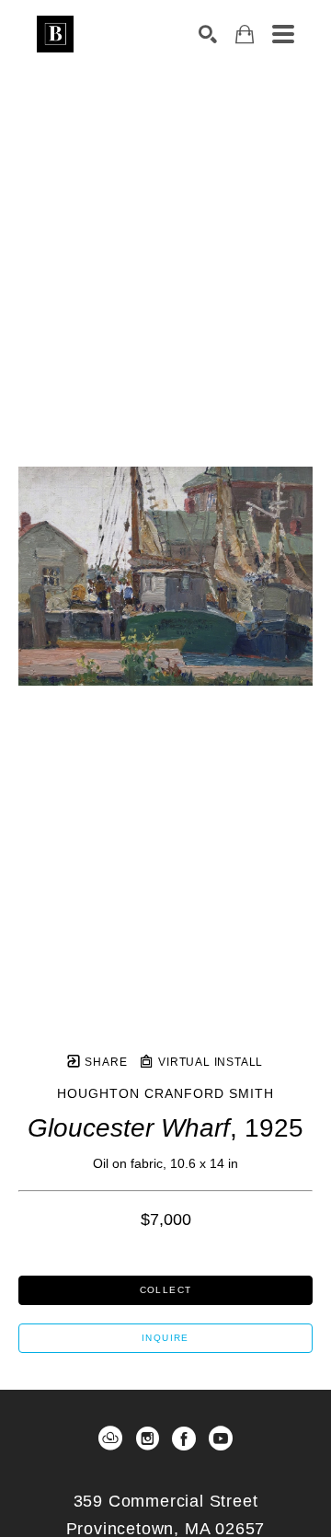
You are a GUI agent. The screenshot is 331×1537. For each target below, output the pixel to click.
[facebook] (184, 1438)
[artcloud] (110, 1438)
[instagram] (147, 1438)
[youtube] (221, 1438)
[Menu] (283, 34)
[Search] (208, 34)
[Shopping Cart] (244, 34)
